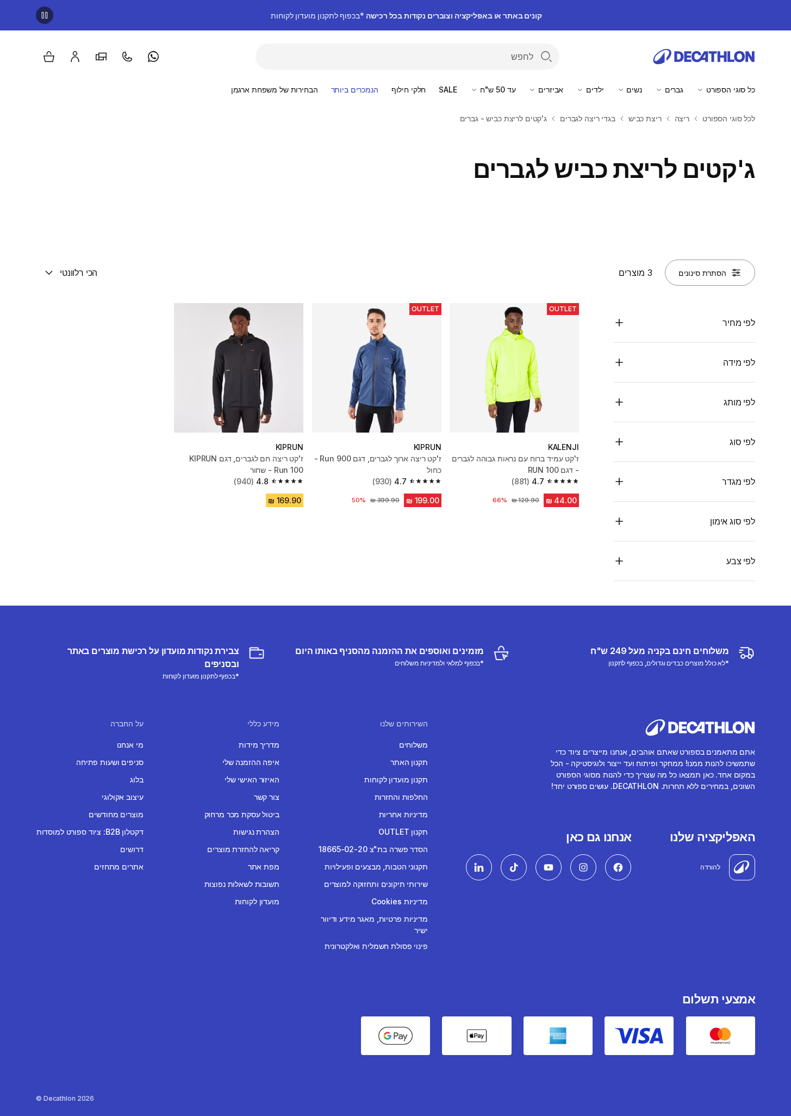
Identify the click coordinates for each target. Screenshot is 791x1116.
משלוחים (413, 744)
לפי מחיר (739, 322)
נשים (633, 89)
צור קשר (266, 796)
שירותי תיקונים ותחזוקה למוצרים (376, 884)
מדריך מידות (259, 744)
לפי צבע (740, 561)
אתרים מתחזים (118, 866)
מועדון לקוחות (257, 901)
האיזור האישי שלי (252, 779)
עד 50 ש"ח (497, 89)
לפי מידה (739, 362)
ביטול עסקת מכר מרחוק (241, 814)
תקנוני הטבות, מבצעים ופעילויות (376, 866)
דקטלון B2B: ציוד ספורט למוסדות (90, 831)
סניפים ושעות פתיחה (109, 762)
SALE (448, 89)
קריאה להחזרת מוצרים (243, 849)
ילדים (593, 89)
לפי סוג (742, 441)
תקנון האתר (409, 762)
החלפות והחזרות (401, 796)
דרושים (131, 849)
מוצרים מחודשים (116, 814)
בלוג (136, 779)
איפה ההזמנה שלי (250, 762)
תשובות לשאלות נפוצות (241, 884)
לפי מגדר (738, 481)
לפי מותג (739, 402)
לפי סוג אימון (732, 521)
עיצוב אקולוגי (122, 796)
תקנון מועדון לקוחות (395, 779)
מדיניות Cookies (399, 901)
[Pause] (44, 15)
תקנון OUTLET (402, 831)
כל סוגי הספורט (729, 89)
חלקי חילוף (408, 89)
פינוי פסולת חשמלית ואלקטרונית (376, 946)
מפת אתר (263, 866)
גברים (673, 89)
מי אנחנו (130, 744)
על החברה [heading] (126, 723)
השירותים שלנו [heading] (404, 723)
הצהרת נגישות (256, 831)
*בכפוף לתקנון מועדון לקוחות (406, 15)
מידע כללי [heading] (263, 723)
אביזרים (549, 89)
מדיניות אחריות (403, 814)
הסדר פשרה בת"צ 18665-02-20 (373, 849)
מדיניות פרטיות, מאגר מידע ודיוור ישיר (374, 924)
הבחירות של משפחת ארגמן (274, 89)
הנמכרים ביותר (354, 89)
